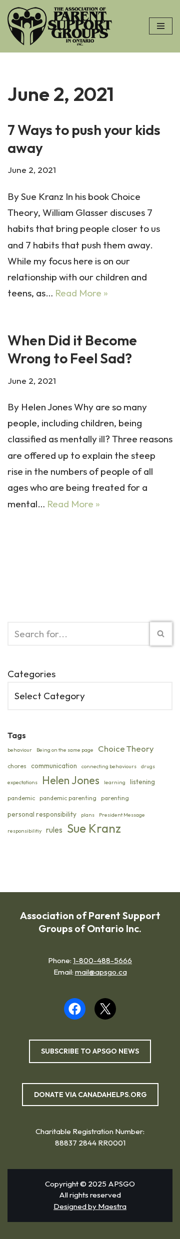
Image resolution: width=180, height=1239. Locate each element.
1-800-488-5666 (102, 960)
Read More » (81, 293)
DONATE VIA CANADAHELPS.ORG (90, 1094)
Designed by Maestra (90, 1206)
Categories (32, 674)
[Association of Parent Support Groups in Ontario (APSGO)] (62, 26)
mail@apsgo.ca (101, 972)
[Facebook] (75, 1009)
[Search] (161, 634)
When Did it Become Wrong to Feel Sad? (72, 349)
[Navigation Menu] (160, 25)
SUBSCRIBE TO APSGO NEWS (90, 1051)
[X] (105, 1009)
